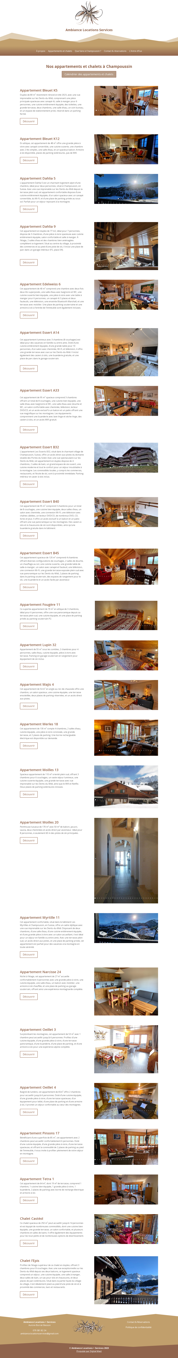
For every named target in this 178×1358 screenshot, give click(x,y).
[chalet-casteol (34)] (126, 1243)
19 (136, 110)
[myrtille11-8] (126, 942)
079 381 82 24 (39, 1330)
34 (128, 579)
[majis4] (126, 709)
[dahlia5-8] (126, 203)
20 (138, 110)
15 (127, 110)
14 (126, 264)
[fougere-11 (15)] (126, 629)
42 (136, 1238)
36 (132, 579)
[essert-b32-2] (126, 471)
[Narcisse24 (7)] (126, 1014)
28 (155, 576)
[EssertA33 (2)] (126, 415)
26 (151, 110)
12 (120, 110)
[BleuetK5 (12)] (126, 114)
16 (129, 110)
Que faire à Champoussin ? (88, 51)
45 (142, 1238)
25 (149, 110)
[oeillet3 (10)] (126, 1072)
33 (126, 579)
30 (119, 579)
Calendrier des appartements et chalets (89, 74)
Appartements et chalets (60, 51)
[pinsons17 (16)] (126, 1164)
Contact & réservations (115, 51)
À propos (40, 51)
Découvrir (29, 121)
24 (147, 110)
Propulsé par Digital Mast (89, 1351)
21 (140, 110)
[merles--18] (126, 755)
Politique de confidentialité (138, 1327)
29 (117, 579)
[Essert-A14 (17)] (126, 375)
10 (116, 110)
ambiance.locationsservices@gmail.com (39, 1333)
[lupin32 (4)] (126, 669)
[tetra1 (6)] (126, 1203)
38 (127, 1238)
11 (118, 110)
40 (131, 1238)
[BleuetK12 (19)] (126, 163)
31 (121, 579)
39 (129, 1238)
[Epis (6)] (126, 1303)
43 (138, 1238)
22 (142, 110)
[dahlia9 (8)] (126, 269)
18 (133, 110)
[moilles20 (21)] (126, 902)
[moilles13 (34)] (126, 807)
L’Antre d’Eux (135, 51)
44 (140, 1238)
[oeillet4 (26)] (126, 1118)
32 (123, 579)
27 (153, 110)
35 (130, 579)
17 (131, 110)
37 (134, 579)
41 (133, 1238)
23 (144, 576)
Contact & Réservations (138, 1322)
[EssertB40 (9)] (126, 526)
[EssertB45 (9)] (126, 583)
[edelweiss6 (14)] (126, 308)
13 (122, 110)
